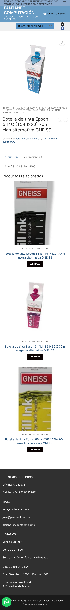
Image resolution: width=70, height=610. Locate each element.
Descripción (10, 157)
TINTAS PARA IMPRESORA (25, 108)
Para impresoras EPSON (28, 138)
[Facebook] (62, 28)
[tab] (10, 157)
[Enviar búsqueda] (50, 26)
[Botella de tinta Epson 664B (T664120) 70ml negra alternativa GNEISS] (60, 120)
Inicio (6, 108)
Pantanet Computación (19, 10)
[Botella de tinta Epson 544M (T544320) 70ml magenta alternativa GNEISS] (66, 120)
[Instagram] (62, 24)
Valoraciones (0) (34, 157)
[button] (8, 602)
